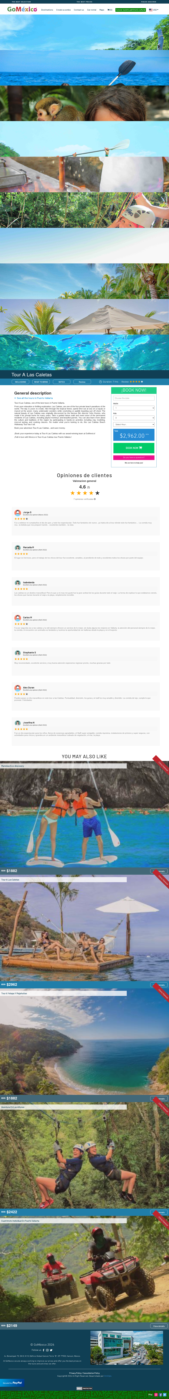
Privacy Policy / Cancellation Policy (84, 1373)
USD (154, 9)
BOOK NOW (132, 448)
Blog (150, 1394)
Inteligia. (108, 1376)
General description (32, 393)
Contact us (79, 9)
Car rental (91, 9)
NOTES (62, 382)
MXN (9, 870)
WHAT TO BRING (41, 382)
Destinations (47, 9)
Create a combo (63, 9)
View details (159, 871)
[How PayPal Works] (12, 1382)
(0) (110, 9)
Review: (82, 382)
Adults (115, 404)
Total (116, 431)
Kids (115, 413)
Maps (101, 9)
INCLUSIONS (20, 382)
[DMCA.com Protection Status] (85, 1388)
